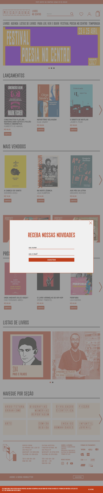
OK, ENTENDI (91, 489)
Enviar (51, 260)
